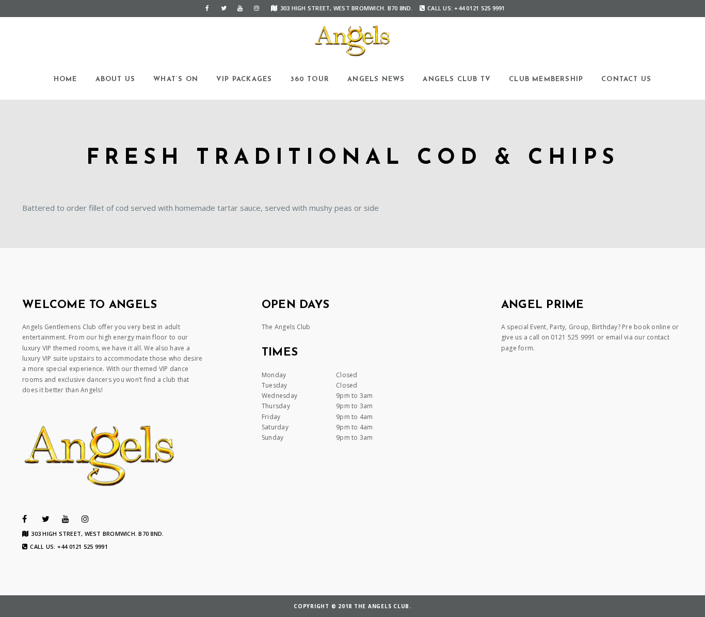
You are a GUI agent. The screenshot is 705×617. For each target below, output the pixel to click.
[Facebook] (207, 8)
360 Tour (310, 79)
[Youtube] (240, 8)
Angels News (376, 79)
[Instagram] (256, 8)
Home (65, 79)
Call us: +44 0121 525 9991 (466, 8)
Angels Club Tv (457, 79)
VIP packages (244, 79)
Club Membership (546, 79)
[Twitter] (223, 8)
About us (115, 79)
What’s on (175, 79)
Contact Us (626, 79)
